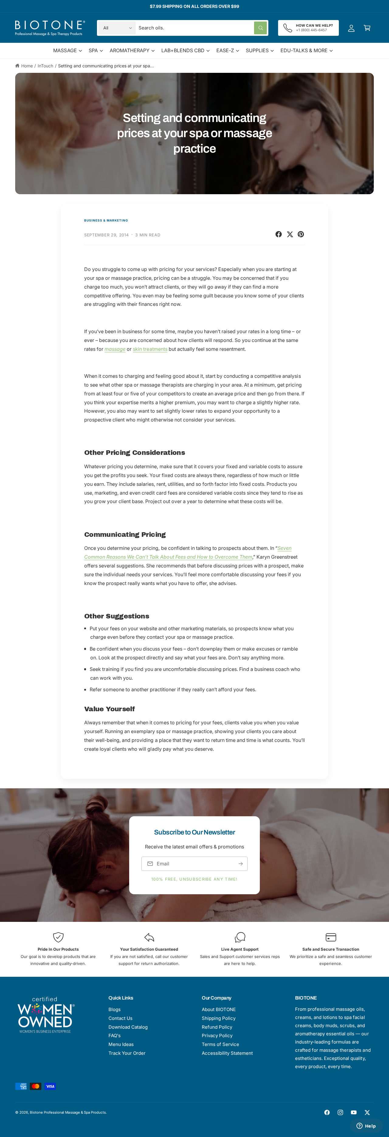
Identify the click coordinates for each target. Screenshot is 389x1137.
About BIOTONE (219, 1009)
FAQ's (114, 1035)
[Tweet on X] (290, 234)
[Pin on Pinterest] (301, 234)
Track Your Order (127, 1053)
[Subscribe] (240, 863)
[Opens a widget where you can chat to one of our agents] (366, 1126)
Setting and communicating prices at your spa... (106, 65)
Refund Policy (217, 1027)
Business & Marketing (106, 220)
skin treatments (150, 349)
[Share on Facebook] (279, 234)
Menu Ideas (121, 1044)
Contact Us (120, 1018)
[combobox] (203, 28)
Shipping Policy (219, 1018)
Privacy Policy (217, 1035)
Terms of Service (220, 1044)
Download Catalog (128, 1027)
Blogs (114, 1009)
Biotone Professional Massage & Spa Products (68, 1112)
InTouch (45, 65)
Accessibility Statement (227, 1053)
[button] (367, 28)
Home (27, 65)
